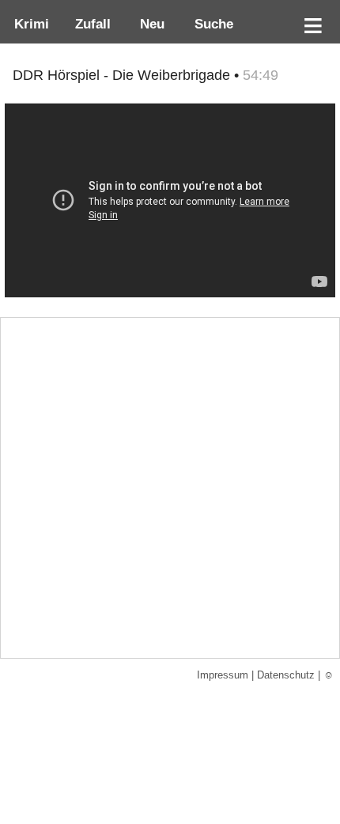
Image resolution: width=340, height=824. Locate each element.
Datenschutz (286, 675)
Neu (150, 24)
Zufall (91, 24)
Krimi (27, 24)
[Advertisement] (170, 488)
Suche (210, 24)
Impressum (222, 675)
